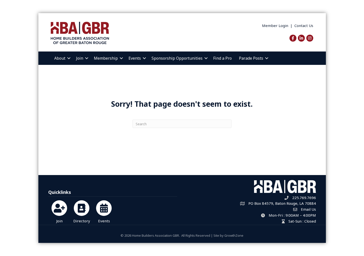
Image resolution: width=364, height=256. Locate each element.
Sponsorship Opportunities (177, 58)
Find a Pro (222, 58)
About (59, 58)
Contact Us (303, 25)
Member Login (275, 25)
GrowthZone (233, 235)
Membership (106, 58)
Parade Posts (251, 58)
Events (135, 58)
